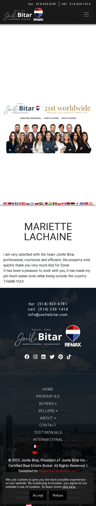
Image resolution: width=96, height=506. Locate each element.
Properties (48, 396)
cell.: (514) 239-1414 (48, 309)
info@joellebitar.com (48, 315)
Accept (38, 495)
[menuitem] (48, 389)
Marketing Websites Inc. (58, 471)
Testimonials (48, 432)
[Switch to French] (48, 446)
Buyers (46, 404)
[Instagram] (35, 357)
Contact (48, 425)
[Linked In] (43, 357)
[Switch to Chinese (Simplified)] (48, 453)
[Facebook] (27, 357)
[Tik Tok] (69, 357)
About (46, 418)
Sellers (46, 411)
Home (48, 389)
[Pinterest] (60, 357)
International (48, 439)
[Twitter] (52, 357)
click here (68, 486)
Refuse (58, 495)
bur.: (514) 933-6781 (48, 304)
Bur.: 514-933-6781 (43, 4)
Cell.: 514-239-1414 (75, 4)
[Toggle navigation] (86, 14)
